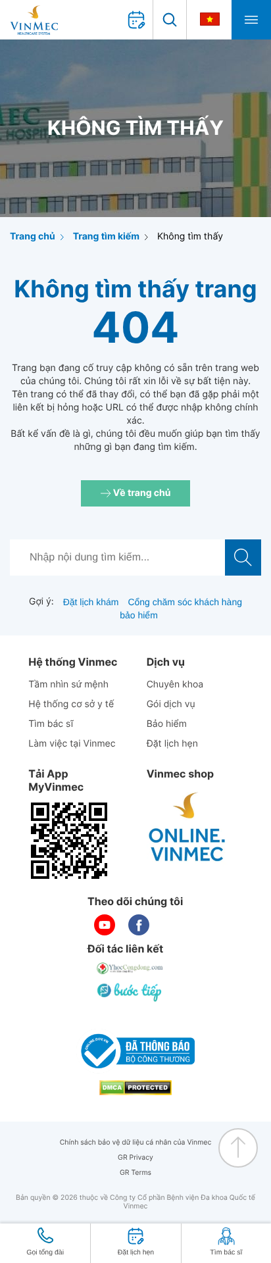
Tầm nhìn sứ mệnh (68, 684)
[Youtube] (104, 924)
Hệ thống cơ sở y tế (71, 704)
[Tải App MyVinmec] (69, 840)
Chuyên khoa (175, 684)
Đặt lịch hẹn (172, 743)
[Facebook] (138, 924)
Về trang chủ (141, 493)
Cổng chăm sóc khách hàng (185, 602)
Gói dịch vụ (171, 704)
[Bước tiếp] (130, 992)
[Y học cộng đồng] (130, 968)
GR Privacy (135, 1157)
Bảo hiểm (167, 724)
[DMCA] (135, 1087)
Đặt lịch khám (91, 602)
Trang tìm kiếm (106, 236)
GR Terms (135, 1172)
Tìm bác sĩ (50, 724)
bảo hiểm (139, 615)
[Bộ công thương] (135, 1051)
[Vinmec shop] (187, 827)
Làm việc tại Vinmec (71, 743)
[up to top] (238, 1148)
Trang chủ (32, 236)
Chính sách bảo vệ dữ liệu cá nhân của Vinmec (136, 1142)
